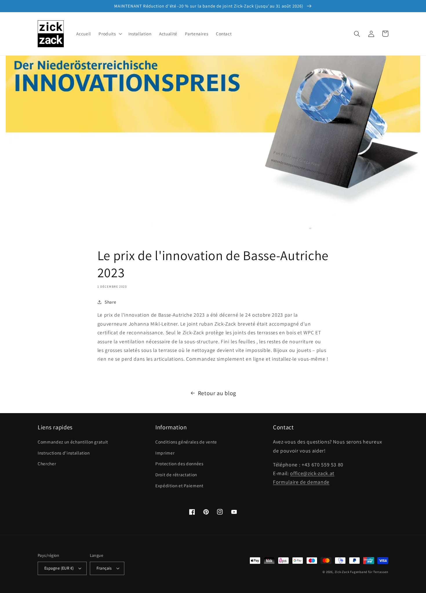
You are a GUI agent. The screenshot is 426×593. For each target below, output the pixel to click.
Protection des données (179, 463)
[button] (109, 34)
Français (104, 568)
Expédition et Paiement (179, 485)
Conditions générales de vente (186, 442)
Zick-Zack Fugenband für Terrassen (361, 572)
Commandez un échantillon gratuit (73, 442)
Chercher (47, 463)
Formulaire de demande (301, 482)
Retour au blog (217, 393)
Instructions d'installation (64, 453)
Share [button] (110, 302)
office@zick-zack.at (312, 473)
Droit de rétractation (176, 474)
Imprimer (164, 453)
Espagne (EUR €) (59, 568)
